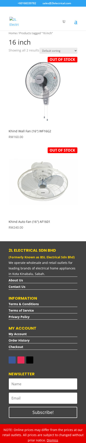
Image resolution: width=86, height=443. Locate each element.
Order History (19, 340)
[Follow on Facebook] (12, 360)
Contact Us (17, 287)
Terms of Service (21, 310)
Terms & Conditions (24, 304)
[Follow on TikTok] (29, 360)
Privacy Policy (19, 317)
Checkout (16, 347)
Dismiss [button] (52, 440)
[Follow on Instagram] (20, 360)
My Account (18, 334)
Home (13, 33)
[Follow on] (38, 360)
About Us (16, 280)
